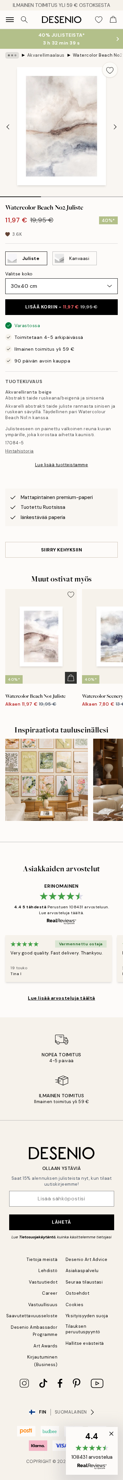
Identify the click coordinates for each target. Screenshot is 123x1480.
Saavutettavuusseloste (32, 1316)
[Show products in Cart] (113, 20)
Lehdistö (47, 1270)
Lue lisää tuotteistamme (61, 465)
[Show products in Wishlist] (99, 20)
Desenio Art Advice (87, 1259)
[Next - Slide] (115, 127)
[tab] (20, 194)
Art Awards (45, 1346)
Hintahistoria (19, 451)
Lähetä (61, 1222)
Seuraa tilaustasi (84, 1282)
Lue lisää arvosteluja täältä (61, 998)
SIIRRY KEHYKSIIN (61, 550)
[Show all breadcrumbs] (12, 55)
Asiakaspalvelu (82, 1270)
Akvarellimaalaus (46, 55)
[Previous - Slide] (8, 127)
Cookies (75, 1304)
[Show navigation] (10, 20)
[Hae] (24, 20)
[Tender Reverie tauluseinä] (46, 780)
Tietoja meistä (42, 1259)
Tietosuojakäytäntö (37, 1237)
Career (49, 1293)
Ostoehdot (78, 1293)
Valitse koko (19, 274)
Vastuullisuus (43, 1304)
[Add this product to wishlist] (110, 70)
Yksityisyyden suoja (87, 1316)
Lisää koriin (61, 307)
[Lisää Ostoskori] (71, 678)
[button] (92, 1451)
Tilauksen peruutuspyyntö (83, 1329)
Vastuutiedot (43, 1282)
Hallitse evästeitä (85, 1343)
